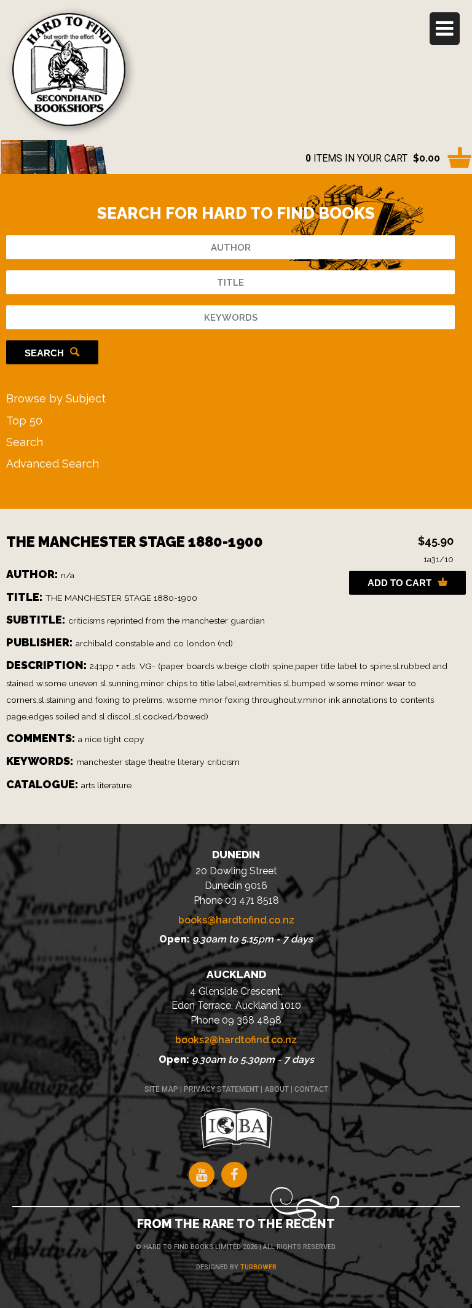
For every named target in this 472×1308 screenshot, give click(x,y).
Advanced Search (52, 463)
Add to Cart (399, 583)
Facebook (234, 1175)
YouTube (201, 1175)
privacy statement (221, 1089)
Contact (311, 1089)
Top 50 (24, 420)
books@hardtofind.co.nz (236, 920)
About (276, 1089)
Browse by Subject (56, 398)
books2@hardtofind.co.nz (236, 1040)
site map (161, 1089)
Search (44, 353)
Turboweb (258, 1267)
